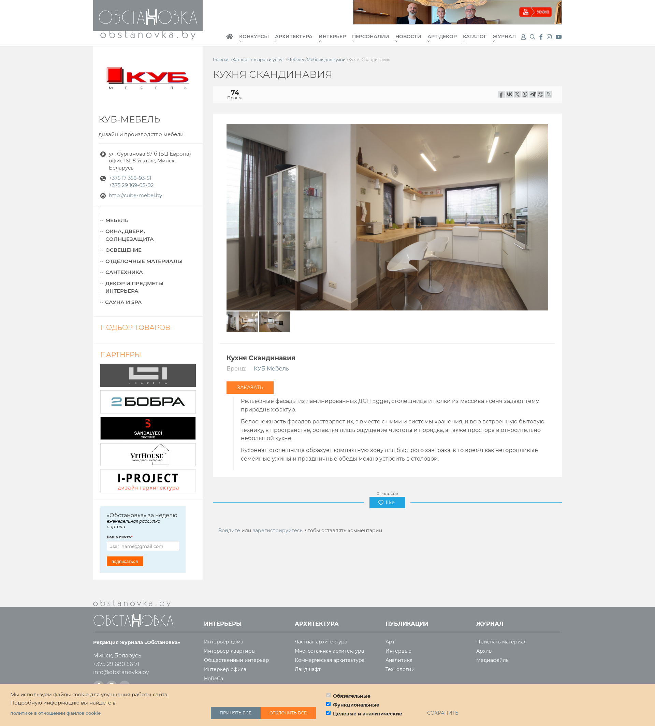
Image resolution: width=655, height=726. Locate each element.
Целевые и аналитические (367, 714)
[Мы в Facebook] (541, 37)
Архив (484, 651)
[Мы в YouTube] (559, 37)
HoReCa (213, 679)
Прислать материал (501, 642)
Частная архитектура (321, 642)
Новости (408, 37)
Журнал (504, 37)
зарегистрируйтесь (278, 530)
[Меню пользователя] (523, 37)
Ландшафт (308, 669)
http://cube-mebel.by (135, 195)
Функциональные (356, 705)
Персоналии (370, 37)
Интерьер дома (223, 642)
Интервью (398, 651)
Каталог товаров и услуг (258, 59)
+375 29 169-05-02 (131, 185)
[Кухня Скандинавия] (387, 216)
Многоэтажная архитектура (329, 651)
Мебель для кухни (326, 59)
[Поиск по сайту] (533, 37)
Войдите (229, 530)
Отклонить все (288, 712)
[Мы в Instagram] (550, 37)
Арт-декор (442, 37)
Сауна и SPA (123, 302)
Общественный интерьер (236, 660)
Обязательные (351, 696)
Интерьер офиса (225, 669)
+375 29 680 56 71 (116, 664)
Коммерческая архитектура (330, 660)
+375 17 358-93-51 (130, 178)
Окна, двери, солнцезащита (129, 235)
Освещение (123, 250)
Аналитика (398, 660)
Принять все (235, 712)
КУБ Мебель (271, 368)
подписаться (125, 561)
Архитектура (293, 37)
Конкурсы (254, 37)
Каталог (474, 37)
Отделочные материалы (144, 261)
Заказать (250, 387)
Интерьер (332, 37)
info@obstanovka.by (121, 672)
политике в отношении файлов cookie (55, 713)
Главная (229, 40)
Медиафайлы (493, 660)
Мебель (295, 59)
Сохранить (442, 713)
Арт (390, 642)
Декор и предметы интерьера (134, 287)
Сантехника (124, 272)
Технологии (400, 669)
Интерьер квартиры (230, 651)
